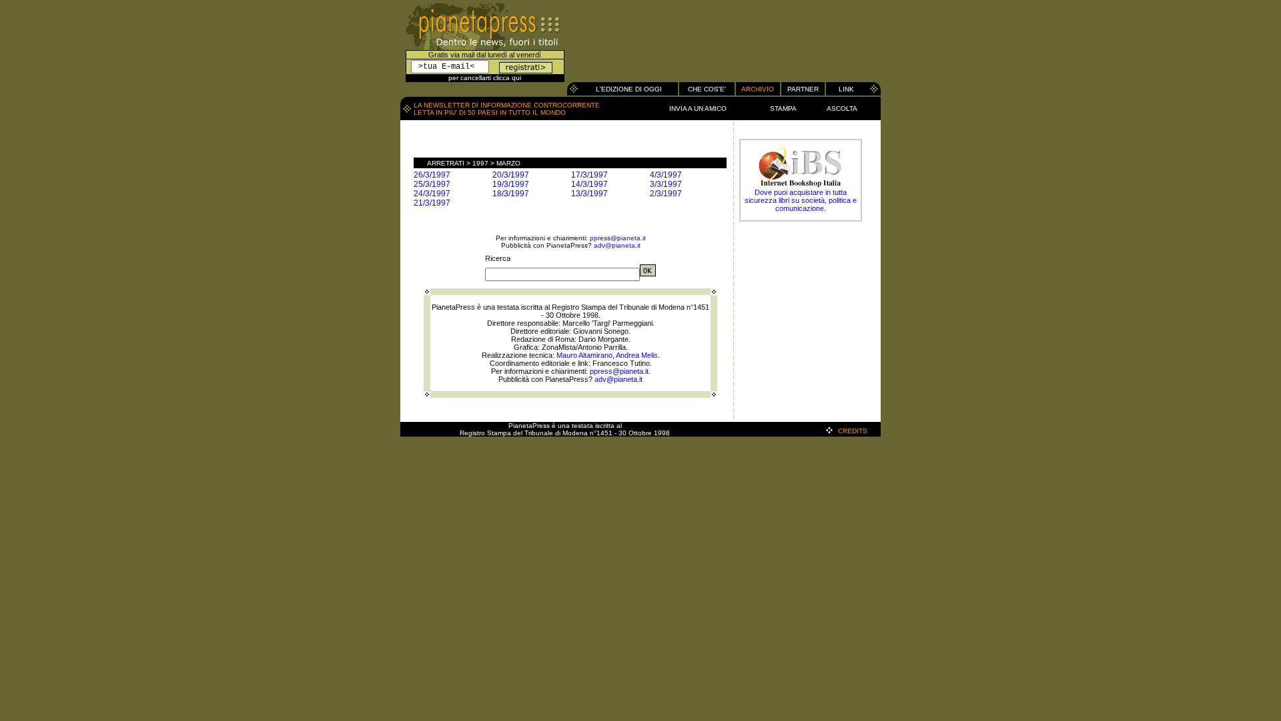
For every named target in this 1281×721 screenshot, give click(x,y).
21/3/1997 (432, 203)
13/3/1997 (589, 193)
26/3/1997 (432, 175)
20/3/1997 (510, 175)
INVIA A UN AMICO (698, 108)
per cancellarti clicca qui (484, 77)
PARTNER (803, 89)
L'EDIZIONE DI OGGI (629, 89)
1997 (480, 163)
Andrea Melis (637, 355)
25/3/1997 (432, 184)
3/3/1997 (666, 184)
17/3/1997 (589, 175)
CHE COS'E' (707, 89)
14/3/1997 (589, 184)
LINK (846, 89)
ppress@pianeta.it (618, 238)
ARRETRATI (445, 163)
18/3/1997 (510, 193)
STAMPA (783, 108)
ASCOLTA (842, 108)
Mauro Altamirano (584, 355)
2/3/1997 (666, 193)
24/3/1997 (432, 193)
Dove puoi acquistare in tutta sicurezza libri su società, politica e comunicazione (801, 200)
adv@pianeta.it (617, 245)
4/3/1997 (666, 175)
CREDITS (852, 431)
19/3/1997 (510, 184)
